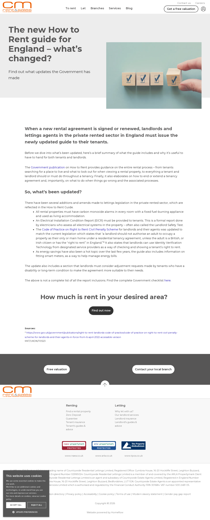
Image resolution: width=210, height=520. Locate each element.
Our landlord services (127, 415)
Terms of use (123, 494)
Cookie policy (106, 494)
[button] (26, 512)
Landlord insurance (125, 418)
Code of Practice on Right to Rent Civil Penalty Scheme (80, 229)
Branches (97, 8)
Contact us (184, 3)
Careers (200, 3)
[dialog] (26, 493)
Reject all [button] (36, 505)
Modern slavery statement (147, 494)
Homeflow (117, 512)
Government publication (48, 167)
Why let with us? (124, 411)
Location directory (54, 494)
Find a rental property (78, 411)
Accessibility (90, 494)
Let (83, 8)
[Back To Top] (105, 384)
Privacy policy (74, 494)
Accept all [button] (16, 505)
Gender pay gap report (177, 494)
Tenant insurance (75, 422)
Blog (129, 8)
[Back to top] (20, 391)
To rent (70, 8)
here (167, 280)
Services (115, 8)
